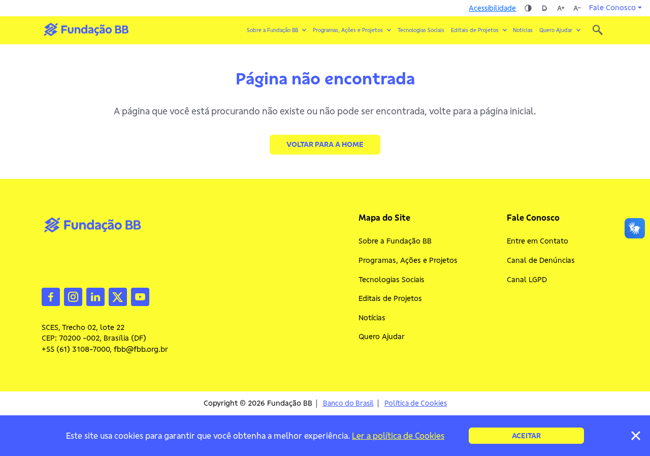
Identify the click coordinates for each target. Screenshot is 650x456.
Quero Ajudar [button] (555, 30)
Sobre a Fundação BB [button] (272, 30)
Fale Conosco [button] (612, 8)
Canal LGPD (527, 280)
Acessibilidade (492, 8)
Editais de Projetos (390, 298)
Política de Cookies (415, 403)
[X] (118, 296)
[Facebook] (51, 296)
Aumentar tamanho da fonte (561, 8)
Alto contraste (528, 8)
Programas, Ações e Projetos (408, 260)
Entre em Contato (537, 241)
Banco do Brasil (348, 403)
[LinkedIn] (95, 296)
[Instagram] (73, 296)
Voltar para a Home (325, 144)
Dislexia (544, 8)
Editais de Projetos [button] (475, 30)
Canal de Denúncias (541, 260)
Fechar (636, 436)
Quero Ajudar (382, 336)
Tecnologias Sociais (421, 30)
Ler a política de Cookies (398, 435)
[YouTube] (140, 296)
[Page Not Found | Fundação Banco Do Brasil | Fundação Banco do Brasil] (86, 29)
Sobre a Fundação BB (395, 241)
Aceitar (526, 436)
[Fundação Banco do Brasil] (597, 30)
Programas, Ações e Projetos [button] (348, 30)
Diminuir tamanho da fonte (577, 8)
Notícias (523, 30)
